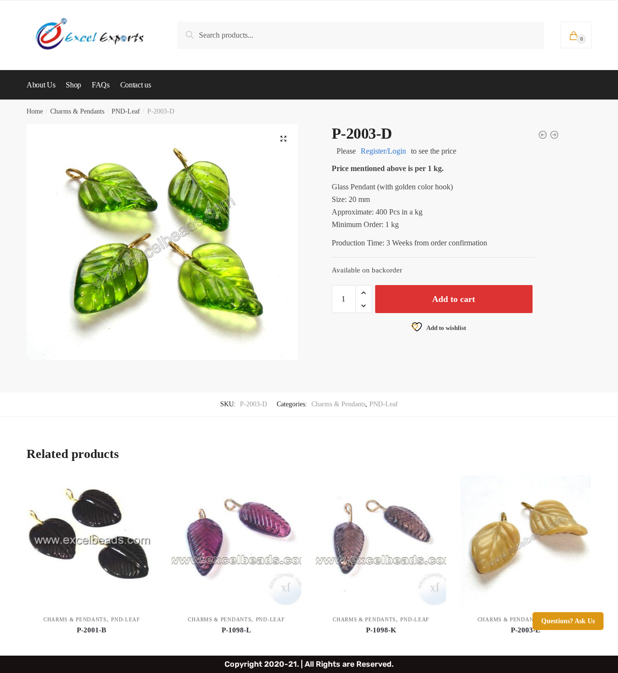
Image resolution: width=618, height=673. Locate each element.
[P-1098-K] (381, 540)
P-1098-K (381, 630)
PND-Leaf (126, 111)
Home (35, 111)
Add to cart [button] (92, 644)
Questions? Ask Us (568, 621)
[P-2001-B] (92, 540)
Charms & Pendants (77, 111)
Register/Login (383, 151)
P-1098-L (236, 630)
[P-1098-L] (236, 540)
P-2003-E (525, 630)
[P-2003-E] (526, 540)
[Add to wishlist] (145, 487)
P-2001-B (91, 630)
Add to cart (453, 299)
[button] (283, 138)
